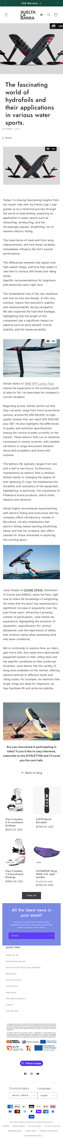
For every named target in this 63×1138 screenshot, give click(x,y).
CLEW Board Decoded (43, 821)
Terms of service (13, 980)
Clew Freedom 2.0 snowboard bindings (14, 822)
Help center (11, 992)
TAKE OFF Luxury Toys (39, 383)
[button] (6, 14)
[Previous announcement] (5, 3)
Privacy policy (35, 1126)
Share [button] (8, 138)
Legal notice (30, 1131)
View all (31, 895)
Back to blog (33, 772)
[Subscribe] (51, 935)
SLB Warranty (12, 1011)
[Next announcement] (57, 3)
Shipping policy (15, 1131)
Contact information (49, 1131)
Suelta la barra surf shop (29, 1122)
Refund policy (19, 1126)
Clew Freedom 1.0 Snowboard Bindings (14, 874)
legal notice (11, 974)
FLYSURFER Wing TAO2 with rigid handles (46, 874)
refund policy (12, 986)
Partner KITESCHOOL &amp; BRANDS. (23, 967)
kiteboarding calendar (16, 961)
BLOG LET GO (12, 955)
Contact (9, 1005)
